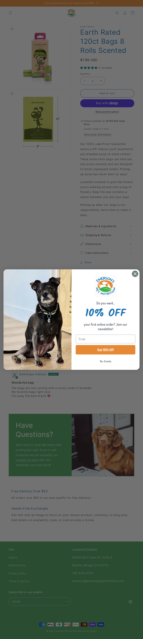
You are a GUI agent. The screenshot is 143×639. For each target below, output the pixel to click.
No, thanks (105, 361)
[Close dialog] (135, 274)
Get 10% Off (105, 349)
